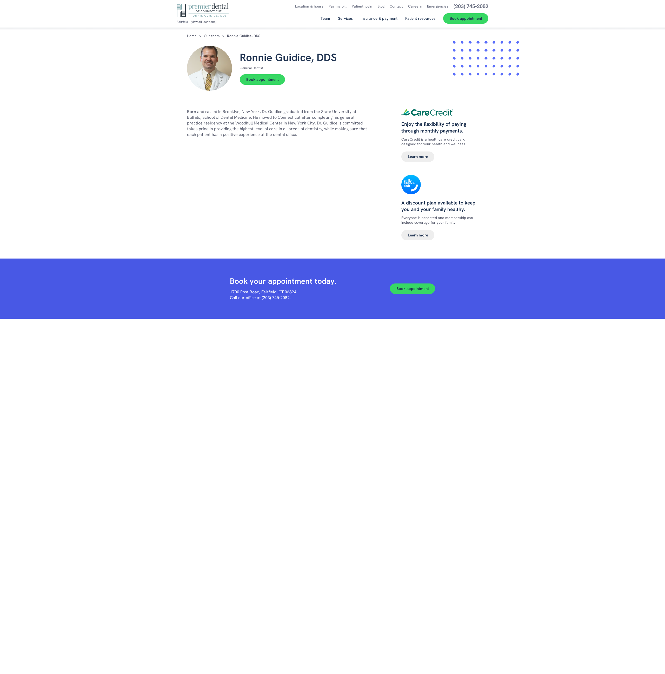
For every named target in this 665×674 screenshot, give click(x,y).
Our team (212, 36)
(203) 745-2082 (276, 297)
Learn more (418, 156)
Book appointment (262, 79)
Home (192, 36)
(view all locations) (203, 22)
